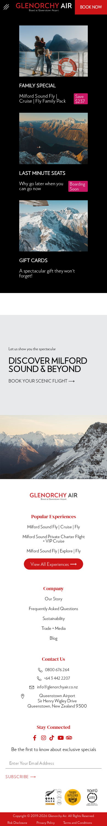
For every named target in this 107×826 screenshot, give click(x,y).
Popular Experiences (53, 516)
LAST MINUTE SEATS (42, 173)
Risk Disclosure (17, 823)
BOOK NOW (91, 7)
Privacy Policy (45, 823)
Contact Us (53, 659)
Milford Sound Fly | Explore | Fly (54, 550)
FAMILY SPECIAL (37, 85)
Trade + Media (53, 628)
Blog (53, 637)
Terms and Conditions (77, 823)
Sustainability (54, 618)
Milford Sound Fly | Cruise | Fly (53, 526)
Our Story (53, 598)
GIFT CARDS (33, 260)
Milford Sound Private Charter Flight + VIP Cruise (53, 538)
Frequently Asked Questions (53, 608)
